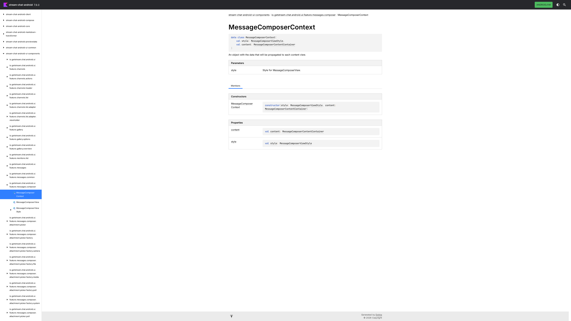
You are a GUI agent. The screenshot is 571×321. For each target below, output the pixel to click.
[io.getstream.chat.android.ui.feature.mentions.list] (5, 156)
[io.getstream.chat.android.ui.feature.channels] (5, 67)
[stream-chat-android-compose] (3, 20)
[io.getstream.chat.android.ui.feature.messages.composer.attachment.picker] (5, 221)
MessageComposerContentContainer (274, 44)
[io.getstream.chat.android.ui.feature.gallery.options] (5, 137)
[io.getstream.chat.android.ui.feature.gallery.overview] (5, 147)
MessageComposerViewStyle (267, 41)
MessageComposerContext (260, 37)
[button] (564, 5)
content (275, 131)
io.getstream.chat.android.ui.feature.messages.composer (304, 14)
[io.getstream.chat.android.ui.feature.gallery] (5, 128)
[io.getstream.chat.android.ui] (5, 59)
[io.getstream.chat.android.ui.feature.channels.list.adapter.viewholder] (5, 116)
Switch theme (558, 5)
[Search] (564, 5)
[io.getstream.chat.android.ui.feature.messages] (5, 166)
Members (235, 85)
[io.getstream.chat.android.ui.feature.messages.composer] (5, 185)
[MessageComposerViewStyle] (6, 210)
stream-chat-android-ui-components (249, 14)
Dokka (379, 314)
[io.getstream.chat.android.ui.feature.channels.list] (5, 95)
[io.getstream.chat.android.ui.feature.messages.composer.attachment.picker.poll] (5, 312)
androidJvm (544, 4)
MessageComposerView (286, 70)
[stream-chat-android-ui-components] (3, 53)
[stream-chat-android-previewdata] (3, 42)
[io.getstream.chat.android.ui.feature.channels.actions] (5, 76)
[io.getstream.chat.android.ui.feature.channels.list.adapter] (5, 105)
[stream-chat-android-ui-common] (3, 48)
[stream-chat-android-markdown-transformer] (3, 34)
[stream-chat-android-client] (3, 14)
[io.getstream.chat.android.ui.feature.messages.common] (5, 175)
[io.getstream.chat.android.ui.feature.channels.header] (5, 86)
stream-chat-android (21, 4)
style (273, 143)
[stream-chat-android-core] (3, 26)
